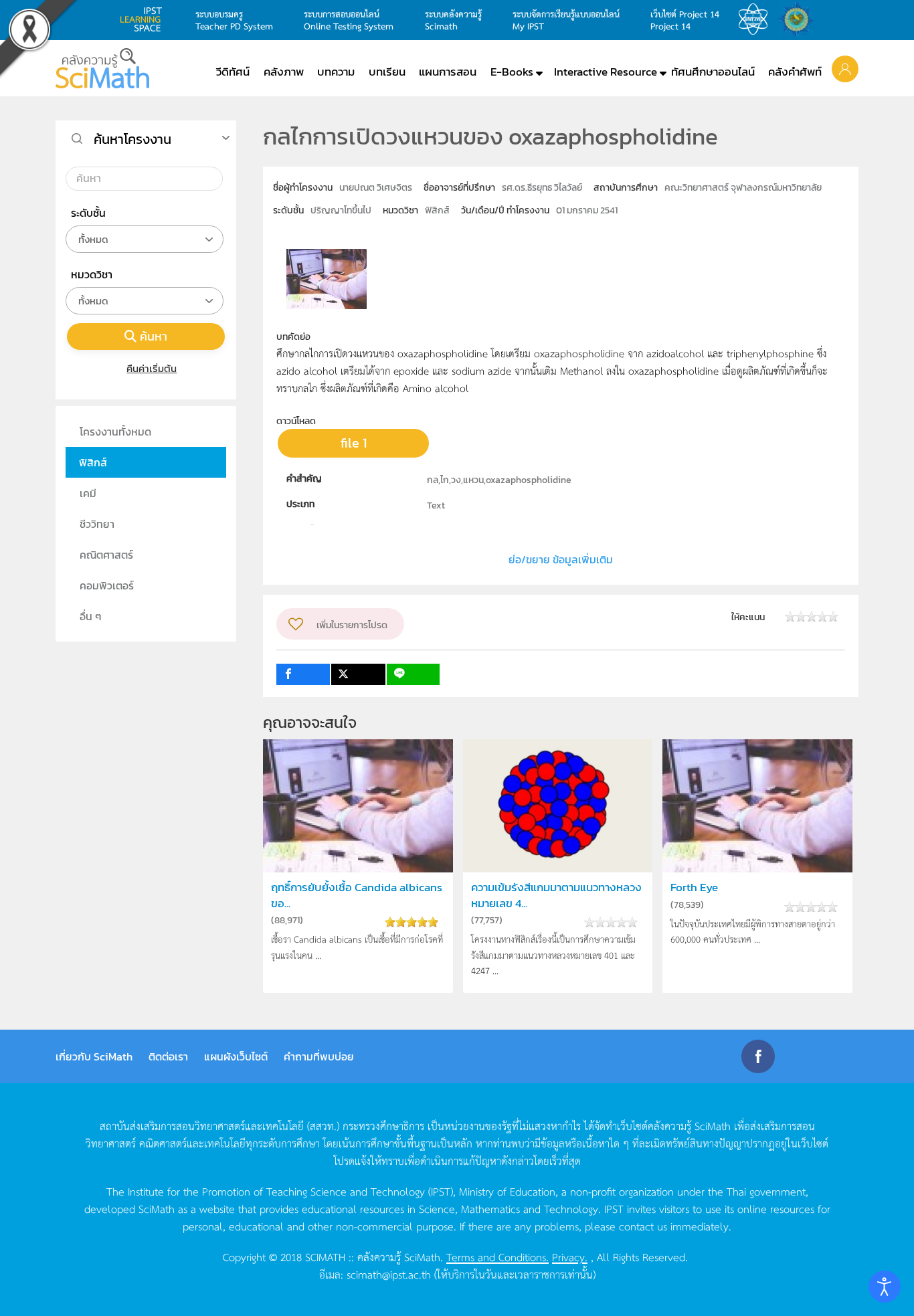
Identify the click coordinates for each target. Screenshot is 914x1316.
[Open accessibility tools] (885, 1287)
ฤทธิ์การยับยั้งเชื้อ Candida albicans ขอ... (356, 895)
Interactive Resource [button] (605, 71)
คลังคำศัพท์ (795, 71)
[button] (845, 68)
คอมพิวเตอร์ (107, 585)
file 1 (354, 443)
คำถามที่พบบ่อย (319, 1056)
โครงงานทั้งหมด (115, 432)
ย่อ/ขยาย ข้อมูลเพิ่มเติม (561, 559)
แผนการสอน (447, 71)
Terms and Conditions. (497, 1256)
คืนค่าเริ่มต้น (151, 368)
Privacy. (569, 1256)
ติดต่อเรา (168, 1056)
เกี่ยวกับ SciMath (94, 1056)
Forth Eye (694, 887)
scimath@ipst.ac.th (389, 1274)
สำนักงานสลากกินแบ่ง (799, 19)
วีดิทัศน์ (233, 71)
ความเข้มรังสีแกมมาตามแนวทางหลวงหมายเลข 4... (556, 895)
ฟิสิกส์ (93, 462)
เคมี (88, 493)
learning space (144, 19)
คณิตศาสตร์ (106, 555)
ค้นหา (153, 336)
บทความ (336, 71)
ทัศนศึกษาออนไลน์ (713, 71)
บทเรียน (387, 71)
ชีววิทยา (97, 524)
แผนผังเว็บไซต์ (236, 1056)
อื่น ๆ (91, 616)
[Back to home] (102, 68)
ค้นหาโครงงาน (132, 139)
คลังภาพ (284, 71)
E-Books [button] (511, 71)
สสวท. (756, 19)
